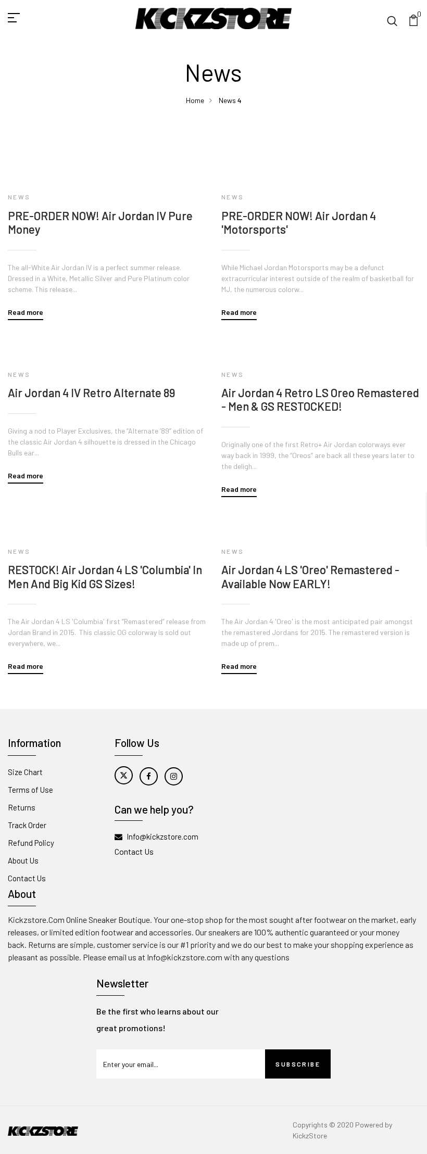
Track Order (27, 825)
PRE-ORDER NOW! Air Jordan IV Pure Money (100, 222)
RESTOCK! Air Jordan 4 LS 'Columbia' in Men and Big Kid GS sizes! (105, 576)
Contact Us (27, 878)
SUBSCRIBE (297, 1064)
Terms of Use (30, 789)
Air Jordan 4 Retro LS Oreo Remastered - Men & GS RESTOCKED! (320, 399)
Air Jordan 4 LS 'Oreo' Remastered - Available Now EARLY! (310, 576)
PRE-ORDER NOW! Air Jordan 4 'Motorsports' (298, 222)
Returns (21, 807)
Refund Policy (31, 842)
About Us (23, 860)
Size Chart (25, 772)
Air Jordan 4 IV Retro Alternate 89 (91, 392)
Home (195, 100)
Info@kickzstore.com (162, 836)
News (227, 100)
